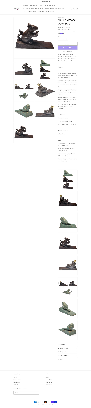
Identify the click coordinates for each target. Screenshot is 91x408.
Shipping (60, 29)
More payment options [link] (67, 51)
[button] (32, 11)
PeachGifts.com (43, 404)
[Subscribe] (37, 392)
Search (15, 377)
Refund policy (17, 382)
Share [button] (61, 359)
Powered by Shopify (49, 404)
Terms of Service (17, 379)
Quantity (59, 36)
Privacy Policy (17, 384)
